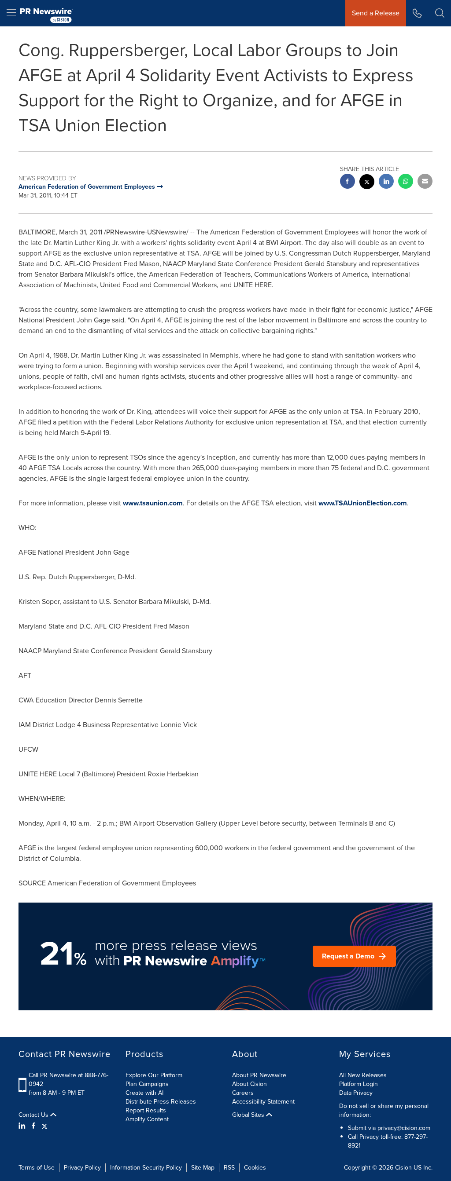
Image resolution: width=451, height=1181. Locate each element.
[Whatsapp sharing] (405, 182)
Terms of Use (36, 1167)
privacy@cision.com (403, 1128)
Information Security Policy (146, 1167)
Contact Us (34, 1115)
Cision (403, 1167)
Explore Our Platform (154, 1075)
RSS (229, 1167)
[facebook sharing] (347, 182)
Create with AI (144, 1092)
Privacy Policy (82, 1167)
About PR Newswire (259, 1075)
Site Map (202, 1167)
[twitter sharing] (366, 182)
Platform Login (358, 1084)
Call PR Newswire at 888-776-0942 (68, 1080)
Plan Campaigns (147, 1084)
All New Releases (363, 1075)
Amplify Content (147, 1119)
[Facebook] (33, 1126)
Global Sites (249, 1115)
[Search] (440, 13)
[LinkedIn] (23, 1126)
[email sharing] (425, 182)
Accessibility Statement (263, 1101)
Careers (243, 1092)
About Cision (249, 1084)
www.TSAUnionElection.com (362, 503)
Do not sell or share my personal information (384, 1110)
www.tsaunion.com (153, 503)
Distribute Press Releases (161, 1101)
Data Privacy (356, 1092)
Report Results (146, 1110)
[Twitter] (44, 1126)
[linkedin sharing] (386, 182)
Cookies (255, 1167)
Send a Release (375, 13)
